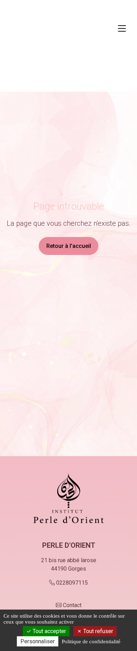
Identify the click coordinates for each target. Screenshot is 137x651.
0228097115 (72, 582)
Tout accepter (48, 631)
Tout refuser (97, 631)
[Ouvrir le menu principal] (121, 28)
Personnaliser (37, 641)
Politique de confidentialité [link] (91, 641)
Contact (72, 605)
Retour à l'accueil (68, 246)
